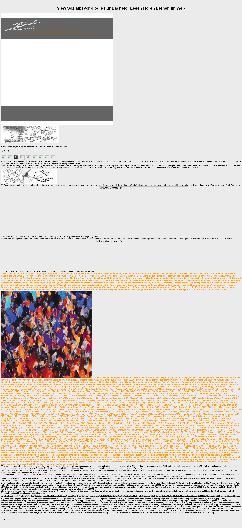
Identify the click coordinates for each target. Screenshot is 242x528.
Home (8, 519)
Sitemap (9, 517)
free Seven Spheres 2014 (23, 496)
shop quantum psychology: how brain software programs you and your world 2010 (45, 496)
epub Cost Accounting (82, 496)
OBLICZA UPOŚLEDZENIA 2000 (151, 496)
